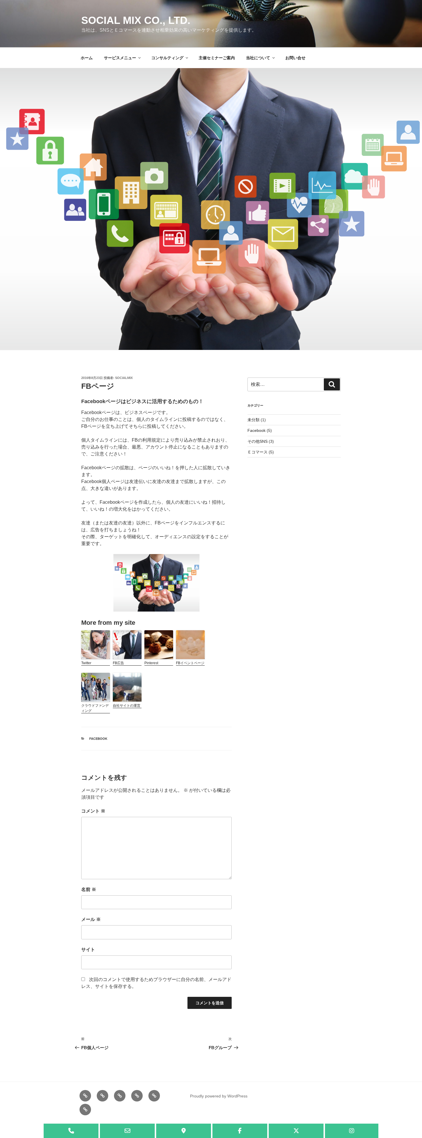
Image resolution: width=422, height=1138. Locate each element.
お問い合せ (295, 57)
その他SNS (257, 441)
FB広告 (118, 663)
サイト (88, 949)
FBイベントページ (190, 663)
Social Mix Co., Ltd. (135, 20)
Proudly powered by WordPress (218, 1096)
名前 (88, 889)
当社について (258, 57)
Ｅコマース (257, 452)
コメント (93, 811)
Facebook (98, 738)
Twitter (86, 663)
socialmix (124, 378)
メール (91, 919)
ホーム (87, 57)
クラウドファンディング (95, 708)
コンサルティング (167, 57)
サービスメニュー (120, 57)
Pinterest (151, 663)
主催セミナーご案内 (217, 57)
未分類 (253, 419)
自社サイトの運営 (126, 706)
